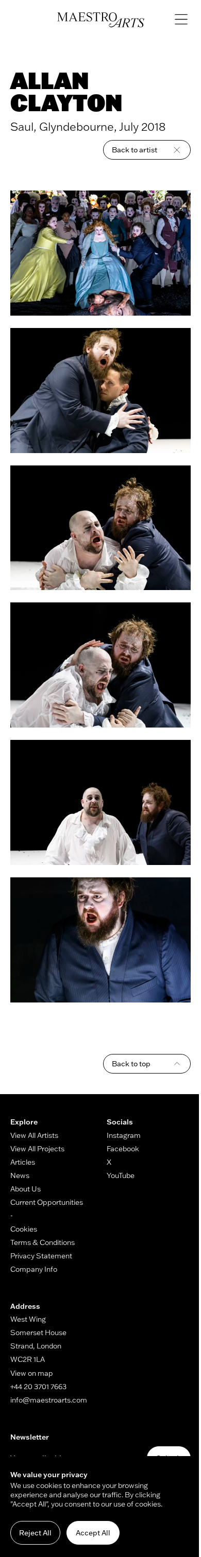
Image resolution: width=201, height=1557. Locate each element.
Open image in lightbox (100, 253)
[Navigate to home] (100, 19)
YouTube (121, 1175)
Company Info (33, 1269)
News (19, 1175)
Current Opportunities (46, 1202)
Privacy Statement (41, 1255)
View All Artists (34, 1135)
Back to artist (134, 149)
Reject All (35, 1532)
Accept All (93, 1532)
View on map (31, 1373)
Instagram (124, 1135)
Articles (22, 1162)
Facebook (123, 1148)
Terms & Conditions (42, 1242)
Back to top (131, 1063)
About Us (25, 1188)
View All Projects (37, 1148)
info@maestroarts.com (48, 1400)
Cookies (23, 1229)
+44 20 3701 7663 (38, 1386)
